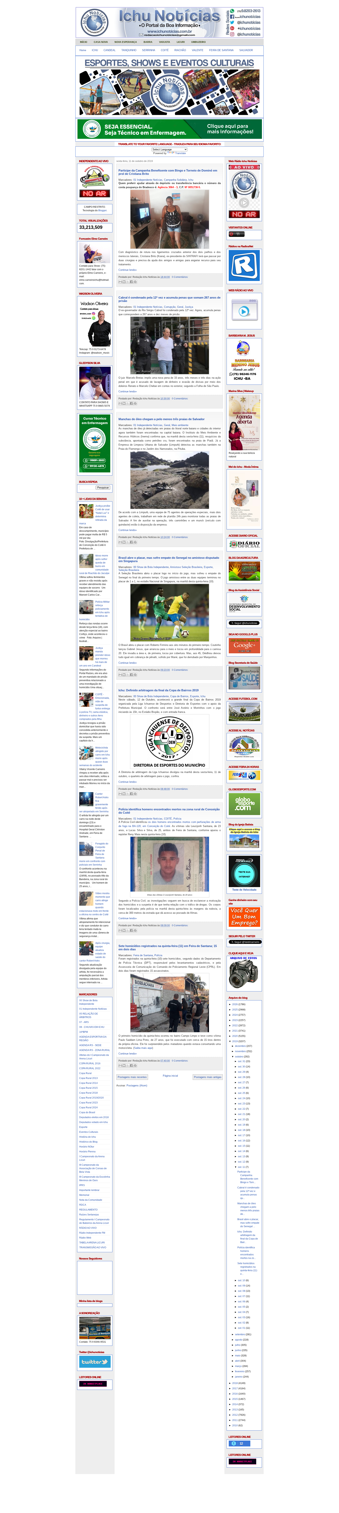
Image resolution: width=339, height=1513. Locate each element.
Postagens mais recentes (132, 1077)
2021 (235, 1030)
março (238, 1366)
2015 (235, 1399)
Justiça (189, 306)
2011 (235, 1420)
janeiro (239, 1376)
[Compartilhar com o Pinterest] (135, 282)
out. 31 (242, 1061)
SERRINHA (148, 50)
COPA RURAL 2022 (89, 1068)
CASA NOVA (101, 42)
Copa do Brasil (87, 1112)
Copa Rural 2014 (88, 1083)
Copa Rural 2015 (88, 1088)
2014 (235, 1404)
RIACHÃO (180, 50)
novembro (240, 1051)
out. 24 (242, 1098)
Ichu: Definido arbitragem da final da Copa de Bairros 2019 (158, 690)
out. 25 (242, 1093)
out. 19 (242, 1124)
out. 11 (242, 1167)
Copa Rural (85, 1073)
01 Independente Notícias (93, 1008)
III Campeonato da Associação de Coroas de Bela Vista (93, 1168)
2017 (235, 1388)
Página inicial (170, 1075)
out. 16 (242, 1140)
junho (238, 1350)
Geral (180, 306)
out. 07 (242, 1296)
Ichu (190, 179)
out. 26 (242, 1087)
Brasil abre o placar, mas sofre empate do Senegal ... (248, 1223)
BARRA (148, 42)
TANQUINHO (128, 50)
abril (237, 1361)
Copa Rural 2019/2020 (91, 1097)
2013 (235, 1409)
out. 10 (242, 1280)
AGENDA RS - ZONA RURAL (94, 1050)
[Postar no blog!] (124, 282)
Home (82, 50)
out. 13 (242, 1156)
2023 (235, 1020)
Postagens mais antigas (207, 1077)
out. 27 (242, 1082)
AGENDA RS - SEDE (90, 1045)
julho (238, 1345)
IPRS (82, 1185)
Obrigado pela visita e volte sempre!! (103, 1480)
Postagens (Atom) (137, 1085)
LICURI (181, 42)
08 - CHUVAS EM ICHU (91, 1027)
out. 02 (242, 1322)
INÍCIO (83, 42)
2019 (235, 1041)
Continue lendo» (127, 269)
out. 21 (242, 1114)
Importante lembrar (89, 1190)
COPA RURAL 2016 (89, 1063)
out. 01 (242, 1328)
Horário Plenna (87, 1151)
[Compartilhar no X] (128, 282)
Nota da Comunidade (90, 1200)
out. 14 (242, 1151)
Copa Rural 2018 (88, 1092)
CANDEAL (110, 50)
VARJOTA (164, 42)
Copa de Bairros (179, 696)
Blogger (102, 210)
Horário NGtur (86, 1146)
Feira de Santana (143, 955)
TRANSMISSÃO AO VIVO (92, 1247)
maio (238, 1355)
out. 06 (242, 1301)
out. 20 (242, 1119)
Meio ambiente (180, 425)
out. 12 (242, 1161)
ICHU (95, 50)
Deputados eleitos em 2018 (94, 1117)
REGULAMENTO (88, 1209)
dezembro (240, 1046)
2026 (235, 1004)
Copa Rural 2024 (88, 1107)
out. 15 (242, 1146)
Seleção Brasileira (128, 570)
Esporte (83, 1127)
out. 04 (242, 1312)
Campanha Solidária (175, 179)
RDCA (82, 1204)
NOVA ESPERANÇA (126, 42)
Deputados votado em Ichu (93, 1122)
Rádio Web (85, 1237)
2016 (235, 1393)
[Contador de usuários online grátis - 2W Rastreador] (242, 1463)
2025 (235, 1009)
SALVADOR (246, 50)
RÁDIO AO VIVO (88, 1228)
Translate (180, 153)
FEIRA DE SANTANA (221, 50)
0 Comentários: (180, 277)
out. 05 (242, 1306)
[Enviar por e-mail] (120, 282)
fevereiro (240, 1371)
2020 (235, 1036)
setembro (240, 1334)
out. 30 (242, 1066)
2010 (235, 1425)
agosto (239, 1339)
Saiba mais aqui (143, 1047)
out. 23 (242, 1103)
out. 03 (242, 1317)
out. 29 (242, 1072)
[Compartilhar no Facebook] (131, 282)
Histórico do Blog (88, 1141)
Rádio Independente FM (92, 1232)
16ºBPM (83, 1032)
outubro (239, 1056)
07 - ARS (84, 1022)
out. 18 (242, 1130)
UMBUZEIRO (198, 42)
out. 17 (242, 1135)
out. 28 (242, 1077)
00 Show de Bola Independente (151, 567)
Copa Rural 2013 (88, 1078)
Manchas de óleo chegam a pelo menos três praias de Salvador (161, 419)
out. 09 (242, 1285)
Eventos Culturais (88, 1132)
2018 (235, 1383)
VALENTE (197, 50)
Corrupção (170, 306)
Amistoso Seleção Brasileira (186, 567)
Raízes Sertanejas (89, 1214)
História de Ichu (87, 1137)
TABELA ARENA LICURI (92, 1242)
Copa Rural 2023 (88, 1102)
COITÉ (165, 50)
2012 (235, 1415)
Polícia (177, 818)
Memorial (84, 1195)
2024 (235, 1015)
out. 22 (242, 1109)
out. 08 (242, 1291)
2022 (235, 1025)
